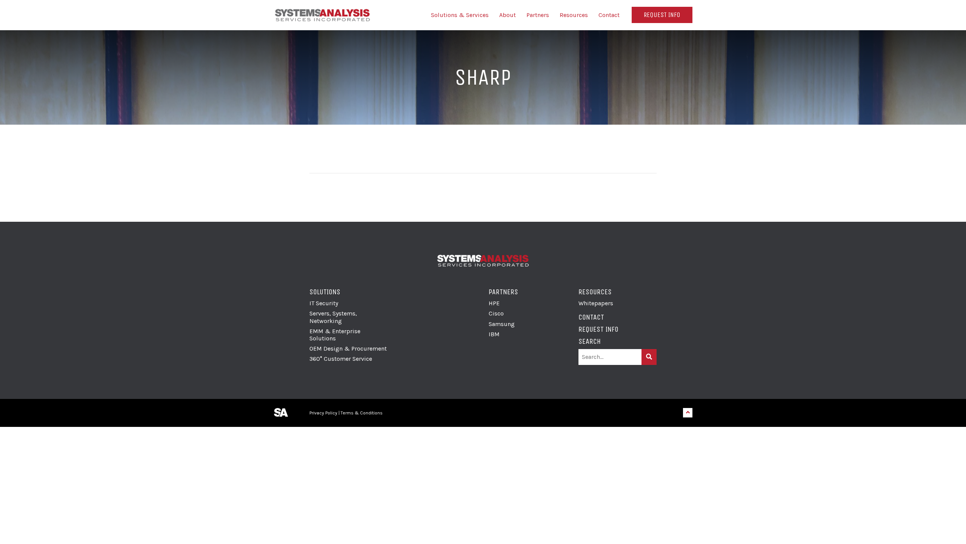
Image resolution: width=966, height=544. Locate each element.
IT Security (323, 303)
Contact (609, 15)
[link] (416, 413)
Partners (537, 15)
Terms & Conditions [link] (362, 413)
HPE (494, 303)
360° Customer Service (340, 358)
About (507, 15)
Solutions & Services (460, 15)
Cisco (496, 313)
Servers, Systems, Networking (333, 317)
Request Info (662, 15)
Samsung (502, 324)
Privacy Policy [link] (323, 413)
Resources (574, 15)
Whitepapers (595, 303)
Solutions (324, 291)
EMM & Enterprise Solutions (334, 335)
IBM (494, 334)
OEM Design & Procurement (348, 348)
